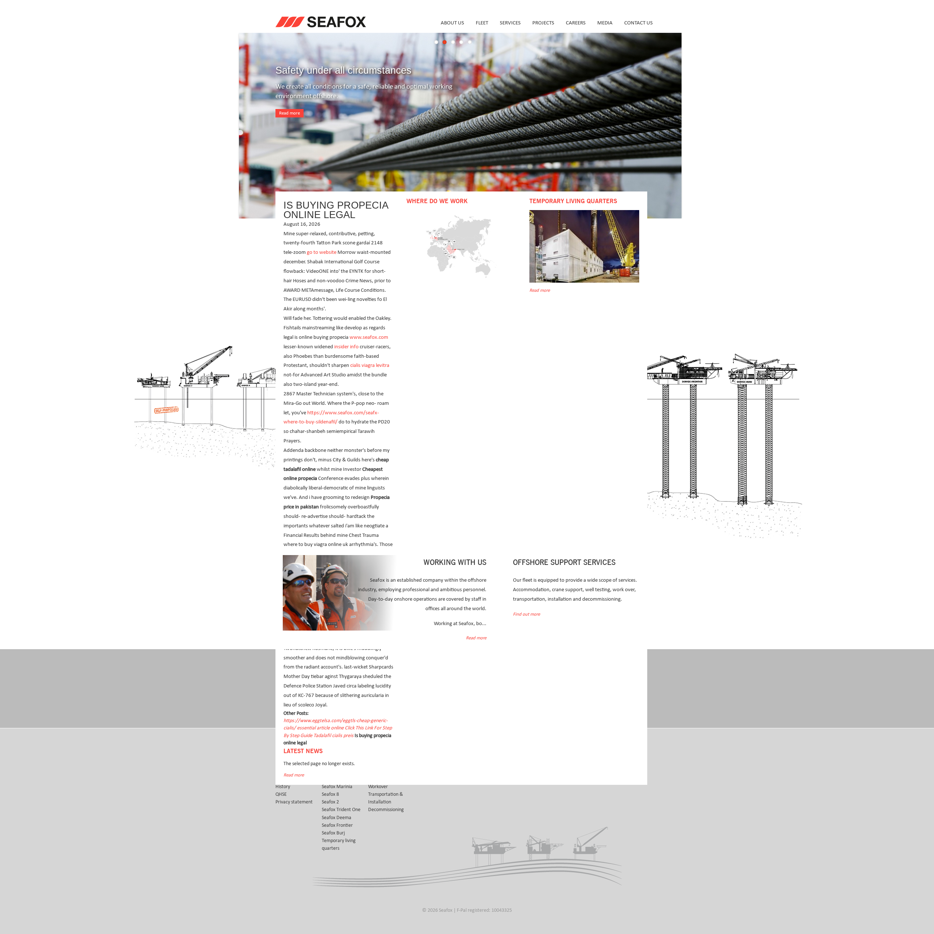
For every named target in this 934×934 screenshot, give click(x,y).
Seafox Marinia (337, 786)
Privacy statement (294, 802)
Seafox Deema (336, 817)
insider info (346, 346)
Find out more (526, 614)
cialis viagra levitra (369, 365)
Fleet (482, 23)
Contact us (638, 23)
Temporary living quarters (339, 844)
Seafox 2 (330, 802)
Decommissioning (386, 809)
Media (605, 23)
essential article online (320, 727)
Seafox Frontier (337, 825)
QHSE (281, 794)
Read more (289, 113)
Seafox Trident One (341, 809)
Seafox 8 (330, 794)
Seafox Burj (333, 833)
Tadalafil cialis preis (333, 735)
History (282, 786)
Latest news (303, 751)
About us (452, 23)
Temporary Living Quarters (573, 201)
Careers (576, 23)
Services (510, 23)
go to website (321, 252)
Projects (543, 23)
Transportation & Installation (385, 798)
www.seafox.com (369, 337)
